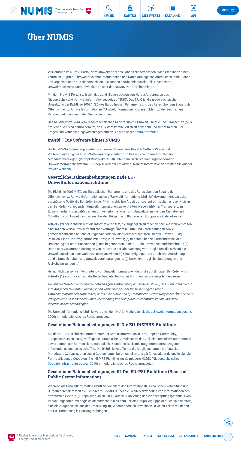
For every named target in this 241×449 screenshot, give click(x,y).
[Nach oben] (228, 437)
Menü (226, 10)
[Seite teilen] (228, 422)
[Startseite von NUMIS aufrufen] (56, 10)
